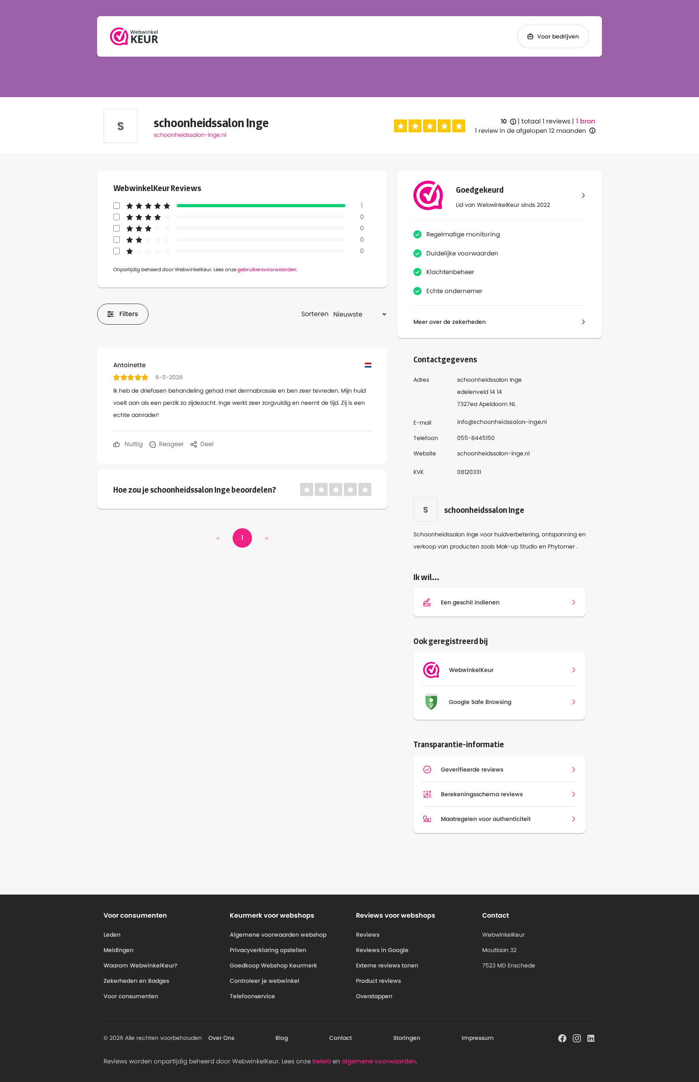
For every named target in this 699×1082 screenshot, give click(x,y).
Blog (281, 1038)
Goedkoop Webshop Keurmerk (273, 965)
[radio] (400, 125)
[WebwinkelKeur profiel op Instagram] (577, 1037)
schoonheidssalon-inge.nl (190, 135)
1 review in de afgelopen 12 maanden (530, 130)
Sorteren (314, 314)
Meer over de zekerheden (449, 322)
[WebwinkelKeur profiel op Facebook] (562, 1037)
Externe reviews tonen (387, 965)
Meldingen (118, 950)
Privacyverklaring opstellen (268, 950)
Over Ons (221, 1038)
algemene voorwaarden (379, 1061)
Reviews (367, 935)
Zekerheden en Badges (136, 981)
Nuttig (133, 444)
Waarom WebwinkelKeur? (141, 965)
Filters (128, 314)
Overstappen (374, 996)
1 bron (585, 121)
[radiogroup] (429, 125)
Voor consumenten (131, 996)
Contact (340, 1038)
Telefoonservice (252, 996)
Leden (112, 935)
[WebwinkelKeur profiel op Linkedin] (591, 1037)
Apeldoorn (493, 404)
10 (508, 121)
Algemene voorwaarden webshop (278, 935)
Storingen (406, 1038)
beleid (321, 1061)
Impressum (478, 1038)
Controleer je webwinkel (264, 981)
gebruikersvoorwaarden (267, 269)
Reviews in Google (382, 950)
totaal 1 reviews (545, 121)
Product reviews (378, 981)
